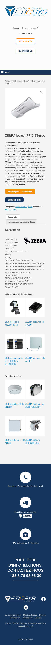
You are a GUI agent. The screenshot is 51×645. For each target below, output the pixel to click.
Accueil (8, 81)
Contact (38, 617)
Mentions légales (30, 614)
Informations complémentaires (21, 221)
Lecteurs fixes (22, 81)
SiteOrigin (23, 639)
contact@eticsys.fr (25, 626)
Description (13, 217)
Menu (7, 72)
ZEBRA (13, 209)
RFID (14, 81)
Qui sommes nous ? (13, 614)
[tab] (13, 216)
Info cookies (28, 617)
